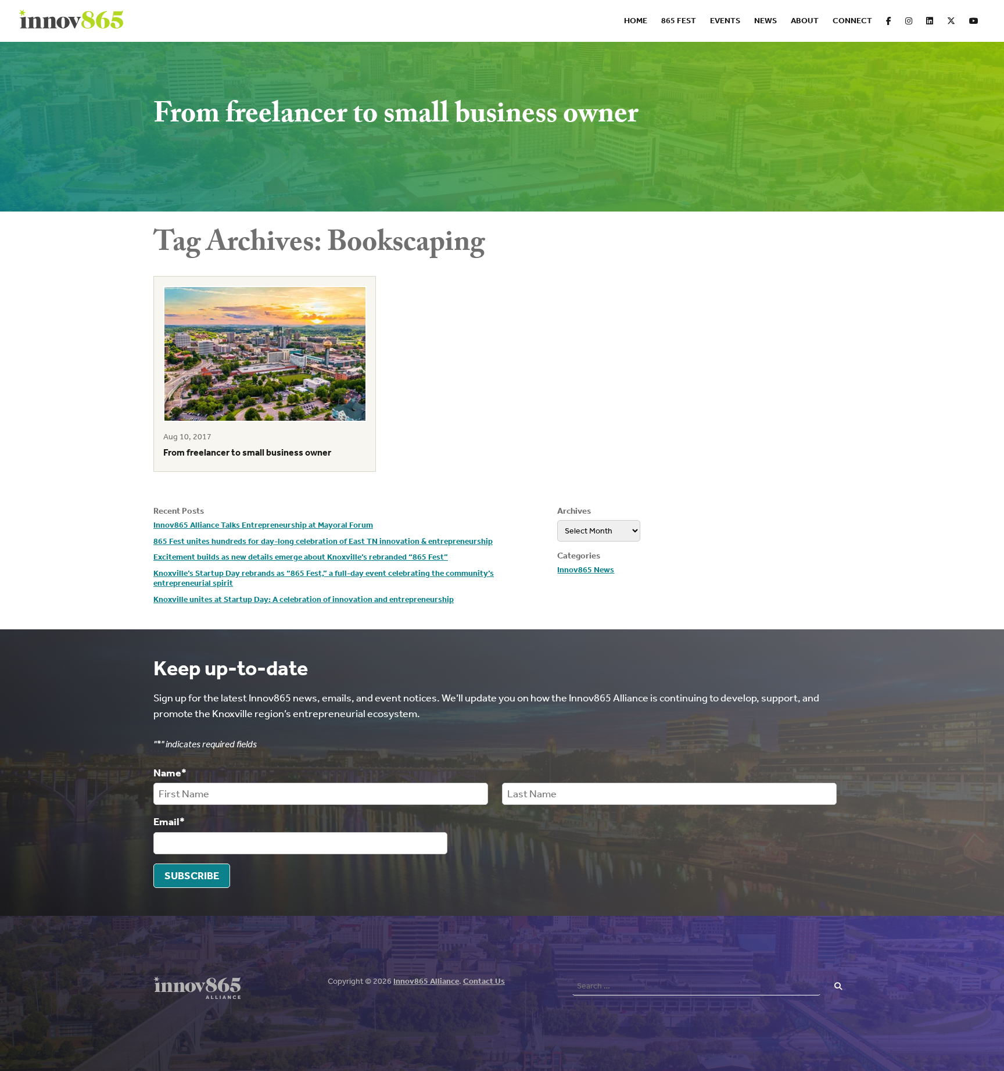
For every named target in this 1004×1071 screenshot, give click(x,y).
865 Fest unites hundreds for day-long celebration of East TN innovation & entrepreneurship (323, 541)
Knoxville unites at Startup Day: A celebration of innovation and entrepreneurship (303, 599)
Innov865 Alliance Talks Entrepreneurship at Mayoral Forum (263, 525)
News (765, 21)
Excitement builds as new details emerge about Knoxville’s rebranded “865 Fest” (300, 557)
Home (635, 21)
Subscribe (191, 875)
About (805, 21)
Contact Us (484, 981)
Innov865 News (585, 570)
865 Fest (678, 21)
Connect (852, 21)
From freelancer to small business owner (247, 452)
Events (725, 21)
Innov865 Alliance (426, 981)
